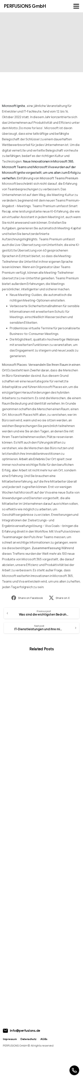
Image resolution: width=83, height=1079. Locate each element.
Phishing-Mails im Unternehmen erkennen (33, 808)
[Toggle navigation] (76, 6)
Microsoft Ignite (13, 106)
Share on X (62, 598)
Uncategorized (44, 40)
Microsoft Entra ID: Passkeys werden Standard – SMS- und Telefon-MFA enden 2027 (38, 718)
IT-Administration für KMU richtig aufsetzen (35, 896)
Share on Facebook (30, 598)
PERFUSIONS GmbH (25, 6)
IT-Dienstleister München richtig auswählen (34, 983)
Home (24, 40)
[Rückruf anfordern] (74, 1070)
